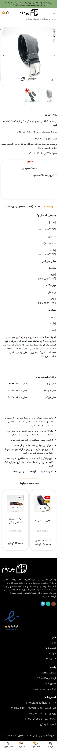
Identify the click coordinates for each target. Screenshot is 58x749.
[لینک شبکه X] (38, 153)
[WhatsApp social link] (34, 153)
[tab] (49, 207)
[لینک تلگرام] (30, 153)
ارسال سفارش (49, 659)
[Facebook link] (41, 153)
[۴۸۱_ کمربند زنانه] (42, 503)
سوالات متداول (48, 673)
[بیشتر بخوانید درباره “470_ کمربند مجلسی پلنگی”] (18, 508)
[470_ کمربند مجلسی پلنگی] (15, 503)
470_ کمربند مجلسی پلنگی (15, 520)
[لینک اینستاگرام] (53, 604)
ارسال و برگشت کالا (46, 678)
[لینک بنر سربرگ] (29, 4)
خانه (53, 19)
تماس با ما (50, 648)
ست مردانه (40, 144)
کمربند (31, 144)
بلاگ (53, 643)
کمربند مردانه (32, 19)
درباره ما (52, 654)
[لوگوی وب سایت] (29, 13)
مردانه (45, 19)
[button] (54, 56)
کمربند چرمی (20, 144)
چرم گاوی (20, 337)
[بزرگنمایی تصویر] (51, 80)
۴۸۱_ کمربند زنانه (43, 521)
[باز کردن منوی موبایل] (54, 13)
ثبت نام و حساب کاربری (44, 689)
